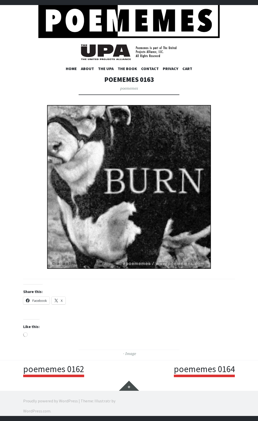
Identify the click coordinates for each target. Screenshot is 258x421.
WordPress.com (36, 410)
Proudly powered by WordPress (50, 400)
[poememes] (129, 20)
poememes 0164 (204, 369)
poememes (129, 88)
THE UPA (106, 68)
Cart (187, 68)
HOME (71, 68)
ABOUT (87, 68)
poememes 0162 (53, 369)
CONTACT (150, 68)
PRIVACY (170, 68)
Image (130, 353)
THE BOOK (127, 68)
